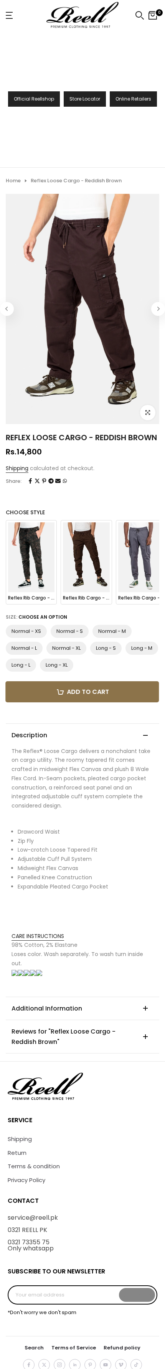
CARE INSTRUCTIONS (38, 936)
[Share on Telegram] (51, 481)
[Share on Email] (58, 481)
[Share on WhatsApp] (65, 481)
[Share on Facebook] (30, 481)
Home (13, 180)
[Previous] (7, 309)
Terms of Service (73, 1347)
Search (34, 1347)
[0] (152, 15)
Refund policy (122, 1347)
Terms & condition (34, 1166)
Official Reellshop (34, 99)
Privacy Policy (26, 1180)
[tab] (82, 936)
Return (17, 1153)
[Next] (158, 309)
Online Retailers (133, 99)
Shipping (17, 468)
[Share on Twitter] (37, 481)
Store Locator (84, 99)
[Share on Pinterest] (44, 481)
